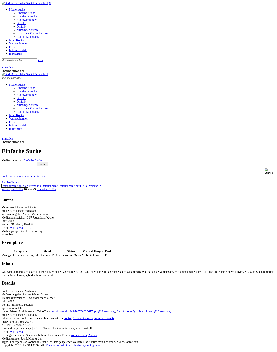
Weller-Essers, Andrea (84, 335)
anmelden (7, 67)
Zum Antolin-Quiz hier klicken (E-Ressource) (143, 311)
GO (40, 60)
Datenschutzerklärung (59, 345)
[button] (270, 171)
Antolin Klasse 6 (104, 318)
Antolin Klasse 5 (83, 318)
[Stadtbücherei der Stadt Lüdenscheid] (25, 3)
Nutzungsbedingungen (87, 345)
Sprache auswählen (13, 70)
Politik (67, 318)
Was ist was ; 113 (20, 227)
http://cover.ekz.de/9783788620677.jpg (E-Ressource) (83, 311)
